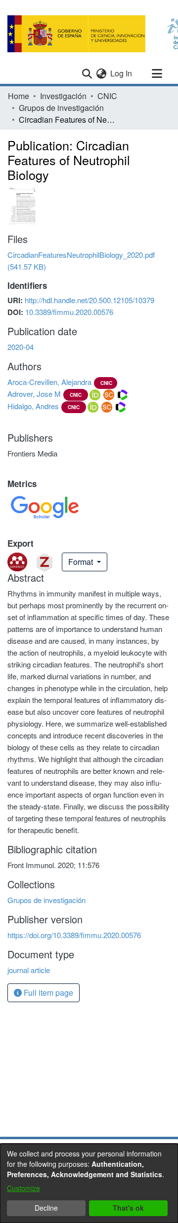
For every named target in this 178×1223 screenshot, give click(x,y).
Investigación (63, 96)
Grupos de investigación (61, 107)
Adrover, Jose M (34, 393)
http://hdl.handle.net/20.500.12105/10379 (89, 300)
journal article (28, 970)
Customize (23, 1188)
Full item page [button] (47, 992)
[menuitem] (101, 73)
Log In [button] (121, 73)
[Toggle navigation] (157, 73)
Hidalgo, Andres (33, 406)
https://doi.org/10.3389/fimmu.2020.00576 (74, 935)
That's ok (128, 1208)
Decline (46, 1208)
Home (18, 96)
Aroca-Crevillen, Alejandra (49, 382)
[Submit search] (87, 73)
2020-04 (20, 347)
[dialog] (89, 1183)
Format (81, 561)
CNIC (107, 96)
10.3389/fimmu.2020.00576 (69, 312)
